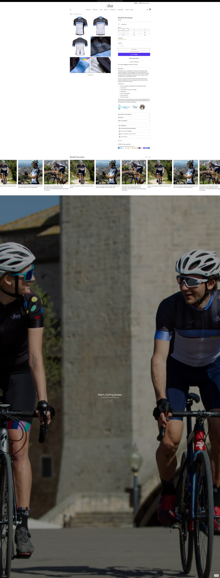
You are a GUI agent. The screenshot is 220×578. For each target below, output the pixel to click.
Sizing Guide (123, 125)
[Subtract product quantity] (119, 45)
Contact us (130, 131)
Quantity (120, 43)
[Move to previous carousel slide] (146, 157)
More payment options (134, 58)
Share (121, 140)
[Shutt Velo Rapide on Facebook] (134, 3)
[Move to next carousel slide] (149, 157)
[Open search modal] (70, 10)
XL (134, 32)
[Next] (126, 1)
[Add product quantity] (123, 45)
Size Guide (123, 24)
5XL (145, 34)
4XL (134, 34)
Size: (120, 27)
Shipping (126, 64)
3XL (123, 34)
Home (71, 14)
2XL (145, 32)
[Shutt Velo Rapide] (110, 6)
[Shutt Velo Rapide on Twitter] (137, 3)
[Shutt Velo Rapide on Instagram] (136, 3)
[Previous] (94, 1)
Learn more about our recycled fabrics (128, 128)
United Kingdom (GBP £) (145, 3)
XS (123, 29)
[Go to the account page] (147, 10)
